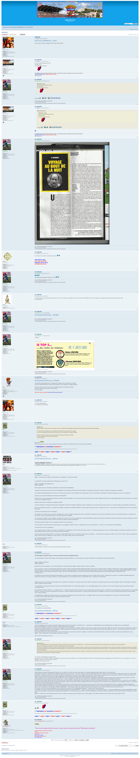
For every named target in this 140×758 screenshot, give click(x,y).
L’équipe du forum (114, 753)
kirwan (38, 296)
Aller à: (116, 745)
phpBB (65, 755)
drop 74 (38, 424)
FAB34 (38, 38)
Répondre (3, 742)
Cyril (3, 543)
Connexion (136, 29)
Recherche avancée (134, 24)
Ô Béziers (38, 61)
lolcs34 (38, 623)
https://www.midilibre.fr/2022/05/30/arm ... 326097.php (46, 610)
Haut (137, 57)
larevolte (38, 253)
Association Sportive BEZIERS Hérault (17, 27)
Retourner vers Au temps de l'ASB (8, 745)
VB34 (37, 456)
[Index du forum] (70, 17)
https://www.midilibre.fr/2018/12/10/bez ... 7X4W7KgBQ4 (47, 314)
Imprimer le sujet (134, 27)
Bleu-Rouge (39, 140)
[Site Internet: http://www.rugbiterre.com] (3, 75)
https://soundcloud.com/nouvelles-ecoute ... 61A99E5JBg (47, 380)
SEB (37, 378)
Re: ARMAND (38, 59)
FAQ (131, 29)
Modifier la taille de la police (137, 27)
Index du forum (6, 27)
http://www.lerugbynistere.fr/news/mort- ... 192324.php (46, 458)
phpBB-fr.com (72, 756)
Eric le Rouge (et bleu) (7, 725)
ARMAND (4, 32)
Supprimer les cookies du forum (123, 753)
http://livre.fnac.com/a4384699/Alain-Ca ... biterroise (46, 40)
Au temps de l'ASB (29, 27)
